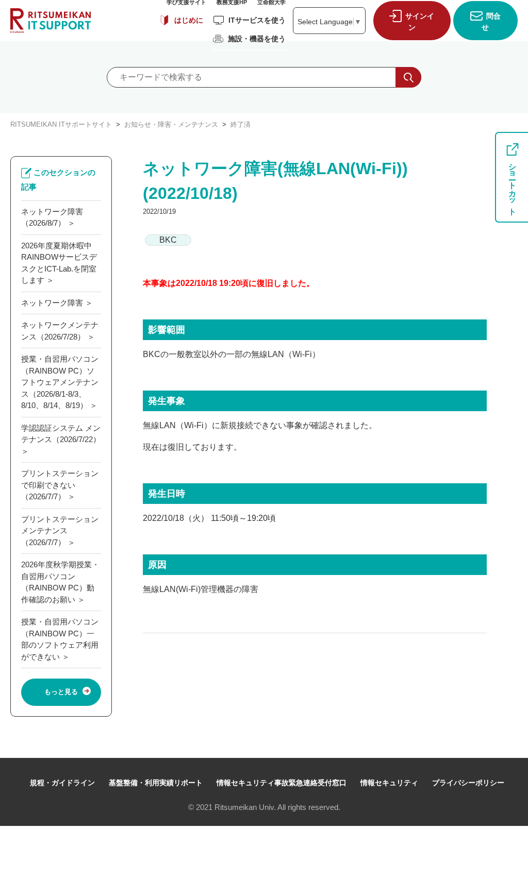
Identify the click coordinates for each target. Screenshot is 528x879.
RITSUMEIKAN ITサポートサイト (61, 124)
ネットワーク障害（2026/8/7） (52, 217)
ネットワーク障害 (52, 302)
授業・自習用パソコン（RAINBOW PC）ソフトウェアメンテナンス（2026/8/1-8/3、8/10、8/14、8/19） (59, 382)
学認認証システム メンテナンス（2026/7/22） (61, 434)
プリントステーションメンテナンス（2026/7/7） (59, 531)
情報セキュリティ (389, 783)
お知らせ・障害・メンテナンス (171, 124)
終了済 (240, 124)
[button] (409, 20)
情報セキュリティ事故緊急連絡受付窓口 (281, 783)
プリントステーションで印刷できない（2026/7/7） (59, 485)
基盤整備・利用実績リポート (156, 783)
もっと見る (61, 692)
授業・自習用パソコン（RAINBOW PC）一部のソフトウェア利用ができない (59, 639)
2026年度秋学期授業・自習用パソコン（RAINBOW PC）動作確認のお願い (60, 582)
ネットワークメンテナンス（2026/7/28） (59, 330)
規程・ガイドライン (62, 783)
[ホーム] (50, 20)
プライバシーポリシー (468, 783)
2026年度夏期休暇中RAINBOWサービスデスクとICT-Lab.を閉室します (59, 263)
